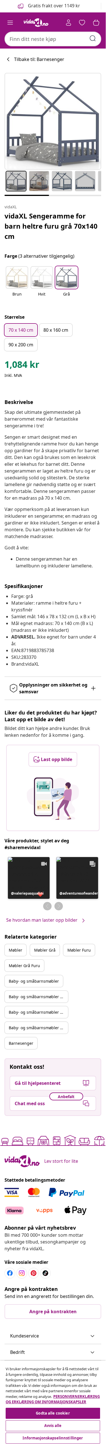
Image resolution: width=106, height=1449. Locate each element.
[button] (48, 6)
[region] (53, 1403)
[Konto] (68, 22)
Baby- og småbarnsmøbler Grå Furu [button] (38, 1027)
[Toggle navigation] (10, 22)
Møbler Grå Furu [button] (24, 965)
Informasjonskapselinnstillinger (53, 1438)
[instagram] (22, 1273)
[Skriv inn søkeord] (92, 38)
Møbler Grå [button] (45, 950)
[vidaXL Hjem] (36, 22)
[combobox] (53, 39)
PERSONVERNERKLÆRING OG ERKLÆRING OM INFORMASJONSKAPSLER (53, 1399)
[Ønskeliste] (82, 22)
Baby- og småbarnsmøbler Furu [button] (38, 1012)
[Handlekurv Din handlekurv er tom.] (96, 22)
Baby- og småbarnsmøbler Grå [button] (38, 996)
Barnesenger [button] (21, 1043)
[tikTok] (45, 1273)
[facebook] (10, 1273)
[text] (22, 365)
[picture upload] (53, 798)
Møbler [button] (15, 950)
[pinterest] (33, 1273)
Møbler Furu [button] (79, 950)
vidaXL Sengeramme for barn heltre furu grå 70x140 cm (51, 226)
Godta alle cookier (53, 1413)
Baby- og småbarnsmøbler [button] (34, 981)
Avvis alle (52, 1425)
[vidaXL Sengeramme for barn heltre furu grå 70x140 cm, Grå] (53, 121)
